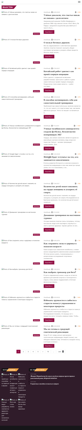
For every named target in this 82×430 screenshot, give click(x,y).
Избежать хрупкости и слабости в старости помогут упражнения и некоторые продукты (60, 303)
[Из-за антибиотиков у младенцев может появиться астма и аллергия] (13, 383)
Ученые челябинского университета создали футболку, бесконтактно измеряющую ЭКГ (61, 131)
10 (48, 351)
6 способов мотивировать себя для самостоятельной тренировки (60, 101)
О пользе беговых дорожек (57, 42)
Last (59, 351)
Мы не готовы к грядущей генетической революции (57, 330)
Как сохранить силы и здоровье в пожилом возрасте (60, 245)
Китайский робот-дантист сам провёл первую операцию (59, 73)
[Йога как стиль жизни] (13, 403)
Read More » (49, 32)
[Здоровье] (2, 2)
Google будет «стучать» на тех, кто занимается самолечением (61, 158)
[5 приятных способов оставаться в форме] (5, 380)
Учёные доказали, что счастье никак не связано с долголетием (62, 17)
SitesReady (47, 12)
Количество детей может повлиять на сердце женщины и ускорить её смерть (61, 189)
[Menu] (79, 2)
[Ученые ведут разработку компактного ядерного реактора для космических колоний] (5, 410)
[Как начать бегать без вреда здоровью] (22, 404)
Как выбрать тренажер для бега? (60, 272)
